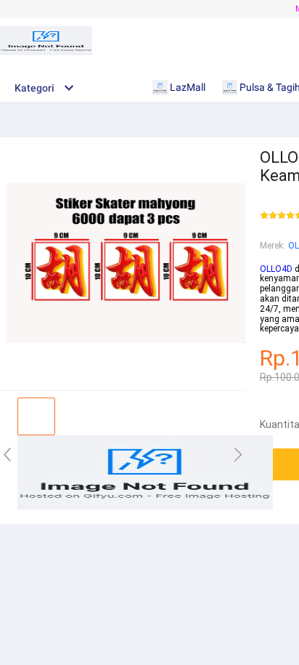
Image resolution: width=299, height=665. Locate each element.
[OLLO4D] (145, 506)
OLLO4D (276, 269)
